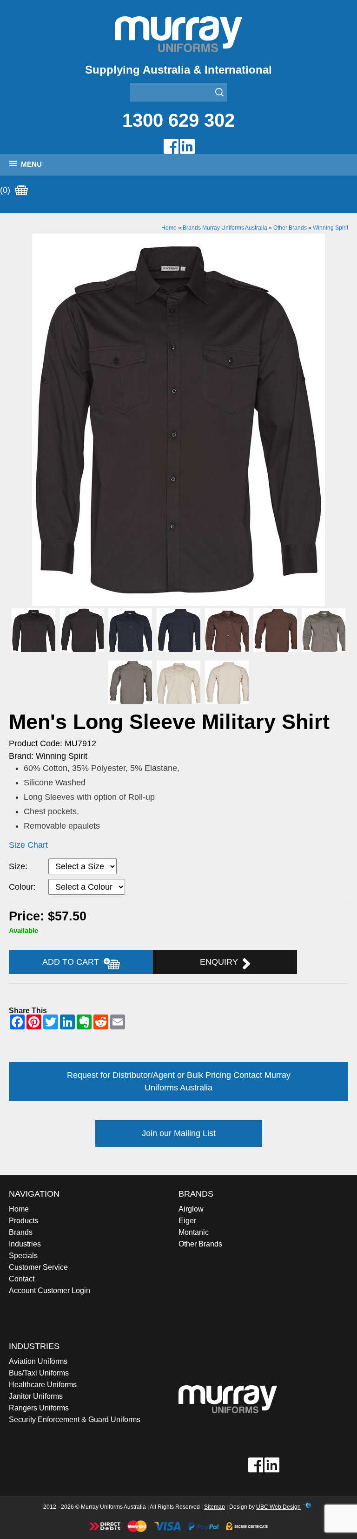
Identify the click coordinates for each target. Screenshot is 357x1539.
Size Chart (28, 845)
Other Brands (290, 228)
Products (23, 1221)
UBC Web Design (278, 1507)
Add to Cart (73, 962)
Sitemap (214, 1507)
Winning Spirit (330, 228)
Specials (23, 1256)
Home (169, 228)
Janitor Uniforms (36, 1396)
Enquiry (221, 962)
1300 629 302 (178, 120)
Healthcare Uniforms (43, 1385)
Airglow (191, 1209)
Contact (21, 1279)
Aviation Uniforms (38, 1361)
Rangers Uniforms (39, 1408)
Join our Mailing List (179, 1133)
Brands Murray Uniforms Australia (225, 228)
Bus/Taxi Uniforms (39, 1373)
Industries (25, 1244)
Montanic (193, 1232)
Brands (21, 1232)
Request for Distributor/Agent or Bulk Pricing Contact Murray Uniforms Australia (179, 1081)
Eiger (187, 1221)
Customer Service (38, 1267)
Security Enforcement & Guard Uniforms (74, 1419)
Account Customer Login (49, 1290)
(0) (6, 190)
